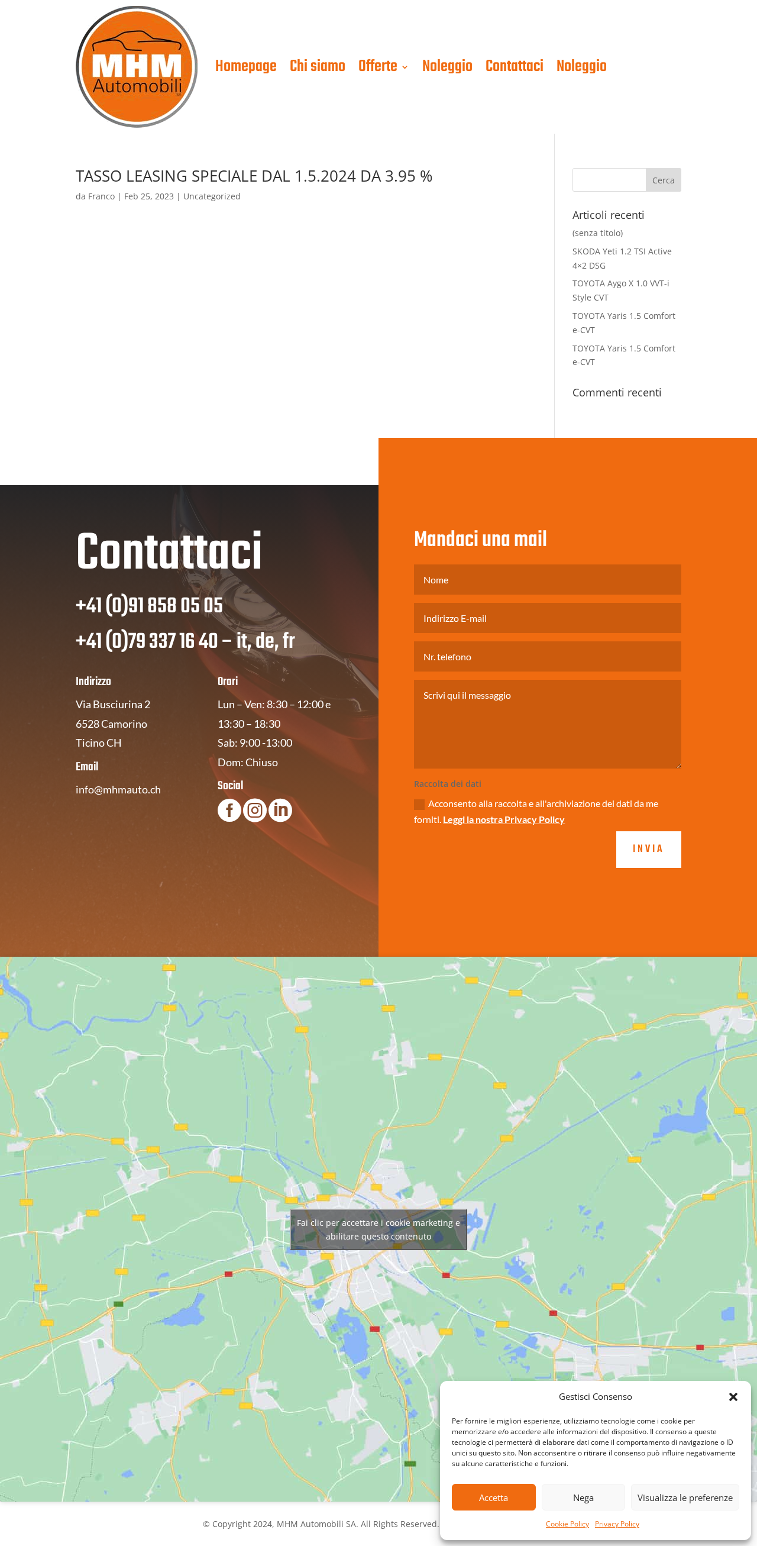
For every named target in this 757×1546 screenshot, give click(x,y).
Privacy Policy (617, 1524)
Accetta (493, 1497)
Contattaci (515, 66)
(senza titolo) (597, 232)
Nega (583, 1497)
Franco (101, 196)
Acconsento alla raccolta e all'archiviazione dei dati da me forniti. (536, 811)
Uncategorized (212, 196)
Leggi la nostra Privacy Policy (504, 819)
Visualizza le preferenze (685, 1497)
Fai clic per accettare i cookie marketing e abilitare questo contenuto (378, 1229)
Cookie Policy (567, 1524)
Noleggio (447, 66)
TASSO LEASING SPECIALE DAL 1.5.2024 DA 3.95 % (254, 175)
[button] (733, 1397)
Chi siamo (317, 66)
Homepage (246, 66)
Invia (649, 849)
